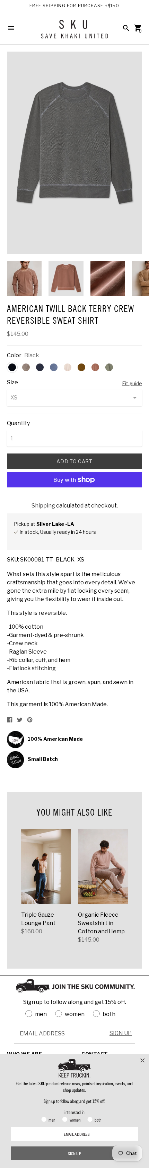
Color (14, 355)
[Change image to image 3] (107, 278)
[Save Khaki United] (74, 31)
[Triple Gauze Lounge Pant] (46, 866)
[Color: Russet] (95, 367)
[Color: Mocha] (26, 367)
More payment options (74, 498)
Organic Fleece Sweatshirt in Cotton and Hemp (101, 923)
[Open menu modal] (11, 28)
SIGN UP (120, 1033)
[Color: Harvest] (81, 367)
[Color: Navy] (40, 367)
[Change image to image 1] (24, 278)
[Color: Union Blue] (54, 367)
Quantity (18, 423)
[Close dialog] (142, 1060)
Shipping (43, 505)
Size (12, 382)
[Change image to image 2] (66, 278)
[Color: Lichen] (109, 367)
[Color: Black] (12, 367)
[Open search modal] (126, 28)
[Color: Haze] (67, 367)
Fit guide (132, 383)
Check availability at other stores (52, 539)
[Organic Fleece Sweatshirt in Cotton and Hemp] (103, 866)
